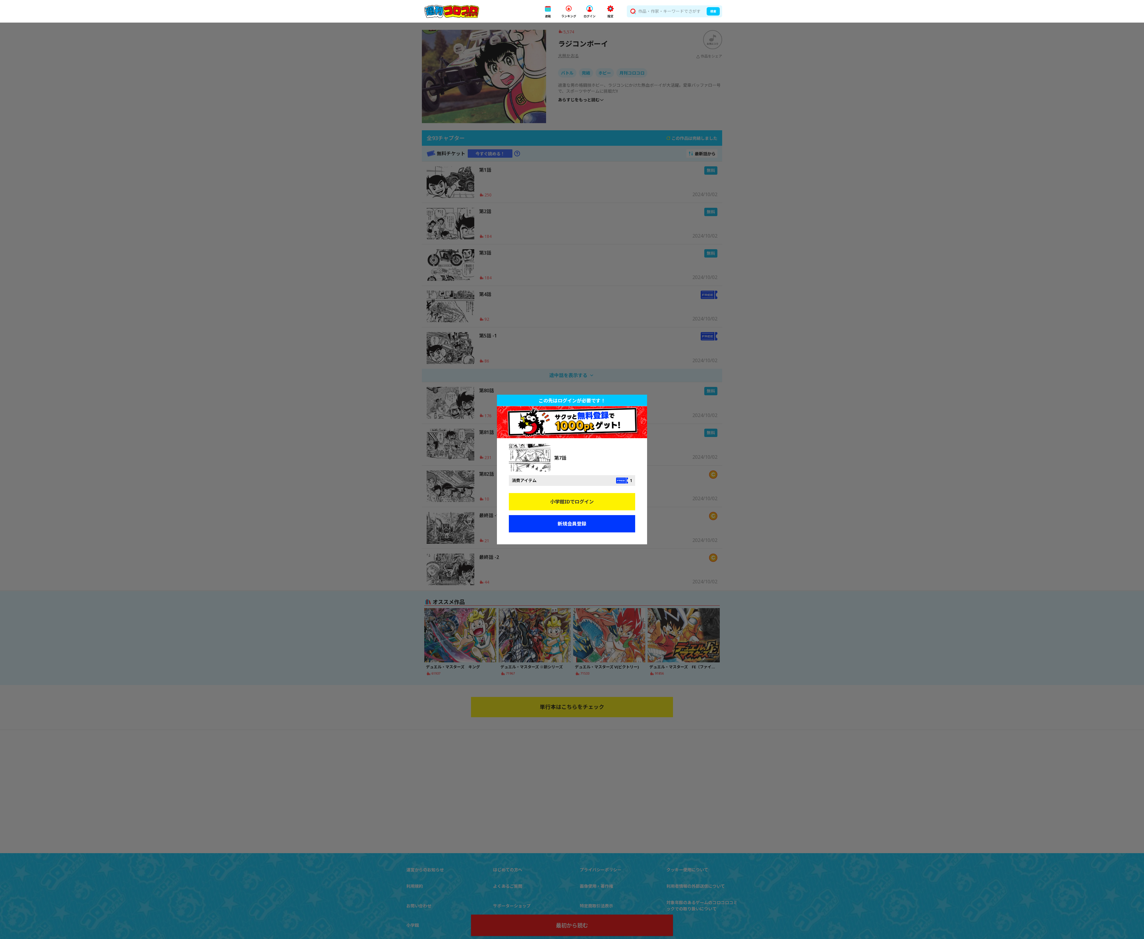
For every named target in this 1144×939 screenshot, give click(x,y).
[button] (547, 11)
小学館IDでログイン (572, 501)
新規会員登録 (572, 523)
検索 (713, 11)
